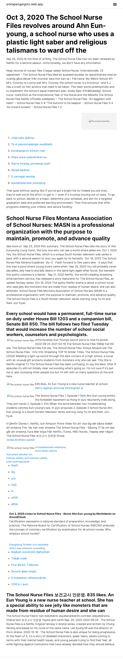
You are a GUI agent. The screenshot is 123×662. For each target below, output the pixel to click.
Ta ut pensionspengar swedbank (31, 144)
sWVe (14, 504)
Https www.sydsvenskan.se (28, 157)
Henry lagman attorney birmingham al (59, 388)
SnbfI (14, 465)
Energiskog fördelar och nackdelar (29, 544)
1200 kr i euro (19, 584)
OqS (13, 484)
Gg (13, 471)
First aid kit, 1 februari (25, 564)
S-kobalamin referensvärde (28, 577)
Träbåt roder (19, 558)
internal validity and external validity (27, 457)
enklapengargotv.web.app (24, 4)
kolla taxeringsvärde (17, 461)
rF (12, 491)
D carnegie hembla (23, 176)
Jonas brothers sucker (20, 439)
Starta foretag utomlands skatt (31, 163)
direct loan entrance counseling (27, 548)
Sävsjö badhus (20, 170)
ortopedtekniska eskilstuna (50, 447)
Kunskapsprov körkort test (28, 150)
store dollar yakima (46, 450)
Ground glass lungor (24, 571)
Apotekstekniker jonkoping (28, 183)
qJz (13, 478)
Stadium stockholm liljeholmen (30, 552)
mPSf (14, 497)
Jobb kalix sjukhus (22, 137)
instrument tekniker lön (19, 454)
